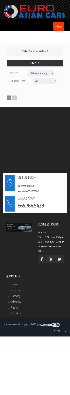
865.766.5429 (31, 205)
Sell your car (16, 301)
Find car (14, 307)
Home (13, 284)
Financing (15, 296)
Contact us (15, 313)
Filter (34, 63)
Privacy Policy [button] (59, 330)
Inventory (15, 290)
